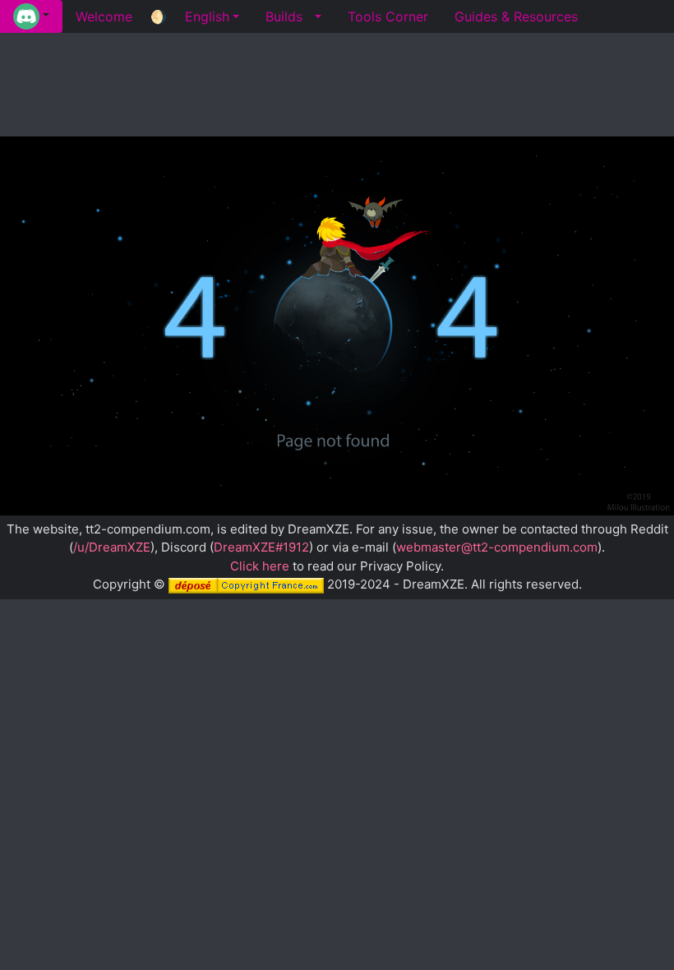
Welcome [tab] (104, 16)
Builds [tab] (283, 16)
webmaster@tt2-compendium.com (497, 547)
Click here (259, 566)
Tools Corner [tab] (388, 16)
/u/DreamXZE (111, 547)
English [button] (207, 16)
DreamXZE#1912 (261, 547)
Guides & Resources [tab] (516, 16)
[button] (31, 16)
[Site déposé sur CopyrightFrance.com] (246, 584)
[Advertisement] (337, 82)
